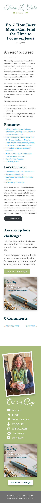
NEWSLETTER (20, 419)
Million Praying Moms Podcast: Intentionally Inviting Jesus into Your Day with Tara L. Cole (20, 131)
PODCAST (18, 424)
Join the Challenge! (16, 271)
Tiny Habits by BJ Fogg (15, 156)
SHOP (15, 414)
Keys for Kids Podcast (14, 159)
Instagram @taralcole (14, 174)
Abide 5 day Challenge (15, 182)
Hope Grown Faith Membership (19, 153)
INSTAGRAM (19, 428)
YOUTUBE (18, 433)
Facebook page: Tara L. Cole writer (20, 172)
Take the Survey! (13, 219)
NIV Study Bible (12, 162)
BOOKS (16, 410)
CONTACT (18, 438)
